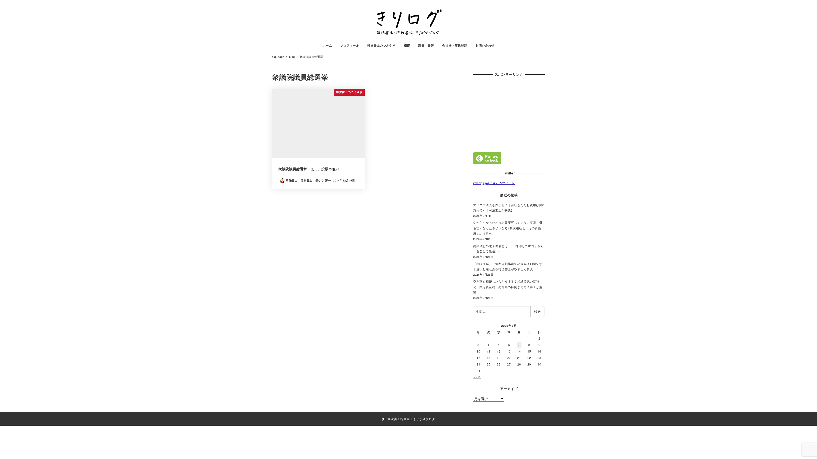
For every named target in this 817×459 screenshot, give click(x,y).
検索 (537, 311)
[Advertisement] (509, 113)
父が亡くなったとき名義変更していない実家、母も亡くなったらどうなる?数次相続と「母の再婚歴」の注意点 (508, 227)
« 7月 (477, 377)
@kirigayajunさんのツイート (494, 183)
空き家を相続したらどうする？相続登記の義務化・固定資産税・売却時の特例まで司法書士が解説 (508, 286)
